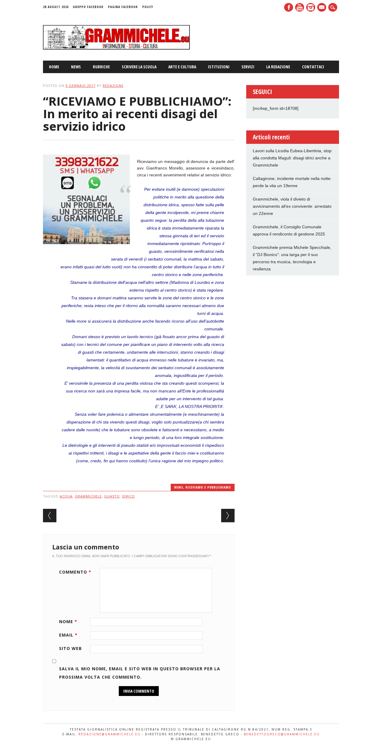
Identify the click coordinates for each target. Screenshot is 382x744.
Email (68, 635)
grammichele (88, 496)
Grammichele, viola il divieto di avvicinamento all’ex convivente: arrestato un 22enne (292, 206)
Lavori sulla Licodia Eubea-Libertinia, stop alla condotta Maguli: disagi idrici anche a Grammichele (292, 157)
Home (54, 67)
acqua (66, 496)
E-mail (322, 8)
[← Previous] (49, 515)
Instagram (310, 7)
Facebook (288, 7)
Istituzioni (218, 67)
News (76, 67)
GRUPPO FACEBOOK (88, 6)
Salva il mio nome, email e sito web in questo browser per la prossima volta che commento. (139, 673)
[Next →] (228, 515)
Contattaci (313, 67)
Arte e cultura (182, 67)
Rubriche (101, 67)
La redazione (278, 67)
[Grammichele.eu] (116, 48)
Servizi (247, 67)
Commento (75, 572)
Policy (147, 6)
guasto (112, 496)
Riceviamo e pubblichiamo (208, 487)
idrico (128, 496)
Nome (68, 621)
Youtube (299, 7)
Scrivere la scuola (139, 67)
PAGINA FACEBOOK (123, 6)
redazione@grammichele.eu (109, 734)
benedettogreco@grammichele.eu (282, 734)
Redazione (113, 85)
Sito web (70, 648)
